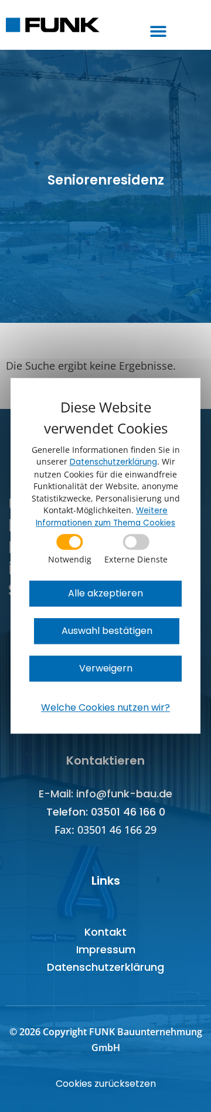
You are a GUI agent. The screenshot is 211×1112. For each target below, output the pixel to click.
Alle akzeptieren (105, 594)
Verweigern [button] (105, 669)
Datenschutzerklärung (105, 967)
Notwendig (69, 559)
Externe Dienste (136, 559)
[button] (158, 31)
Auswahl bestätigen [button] (107, 631)
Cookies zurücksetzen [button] (106, 1083)
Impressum (105, 949)
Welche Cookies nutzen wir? (105, 708)
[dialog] (105, 556)
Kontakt (105, 932)
